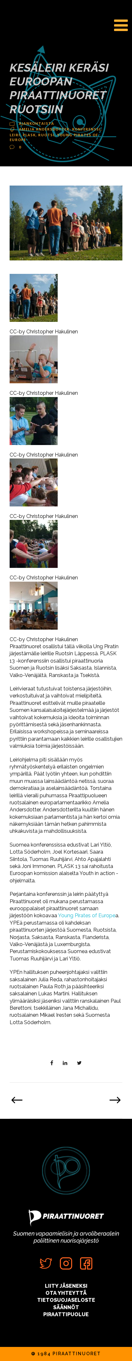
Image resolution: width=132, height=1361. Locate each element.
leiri (15, 134)
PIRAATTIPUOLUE (66, 1314)
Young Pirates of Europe (86, 915)
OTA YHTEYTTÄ (66, 1293)
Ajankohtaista (36, 123)
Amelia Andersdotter (44, 129)
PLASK (29, 134)
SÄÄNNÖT (66, 1307)
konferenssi (86, 129)
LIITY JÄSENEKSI (66, 1286)
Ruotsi (46, 134)
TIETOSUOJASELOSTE (66, 1300)
